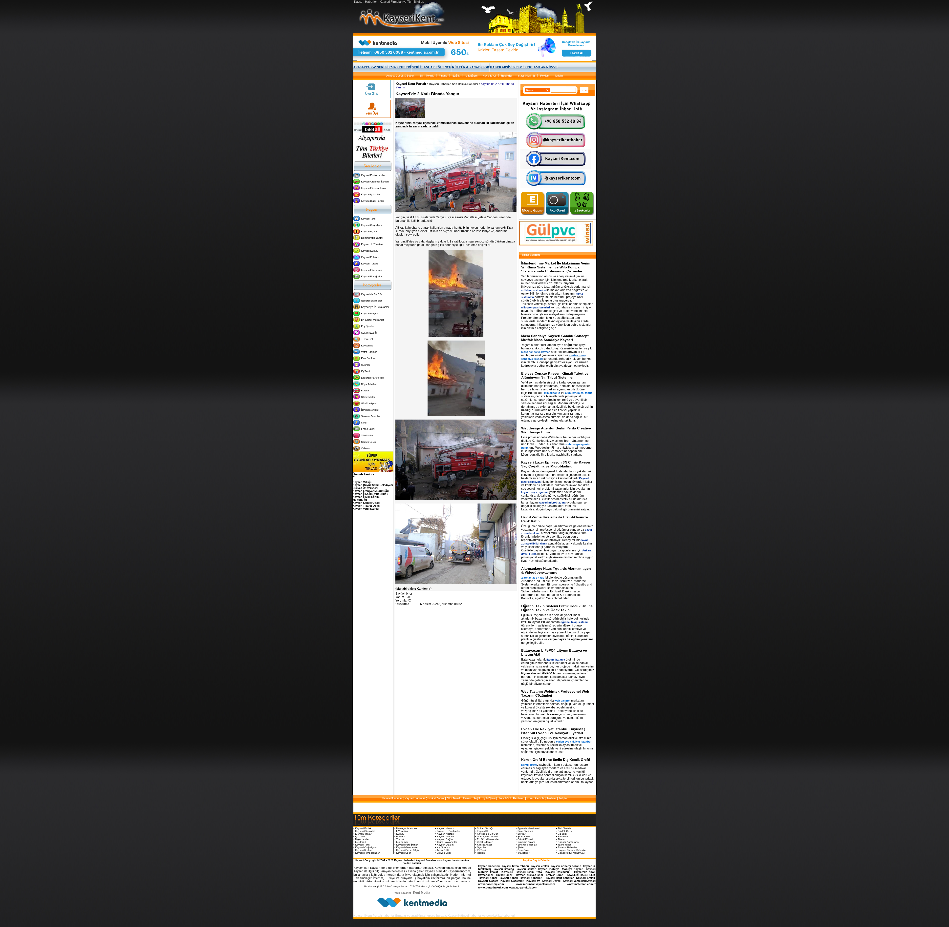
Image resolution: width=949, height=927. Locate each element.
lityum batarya (555, 659)
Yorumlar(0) (403, 600)
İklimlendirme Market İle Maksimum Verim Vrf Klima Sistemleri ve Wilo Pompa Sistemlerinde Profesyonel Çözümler (555, 267)
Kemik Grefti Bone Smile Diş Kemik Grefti (555, 760)
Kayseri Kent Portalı (411, 84)
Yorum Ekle (403, 597)
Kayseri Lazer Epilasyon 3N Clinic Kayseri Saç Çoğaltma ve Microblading (556, 464)
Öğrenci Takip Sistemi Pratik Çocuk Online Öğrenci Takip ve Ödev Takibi (557, 608)
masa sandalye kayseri (535, 351)
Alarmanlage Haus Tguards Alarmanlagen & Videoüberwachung (556, 570)
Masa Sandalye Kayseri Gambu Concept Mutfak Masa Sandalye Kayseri (555, 338)
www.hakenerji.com (491, 884)
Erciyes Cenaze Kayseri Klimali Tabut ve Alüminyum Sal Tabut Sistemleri (554, 375)
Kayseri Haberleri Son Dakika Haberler (453, 83)
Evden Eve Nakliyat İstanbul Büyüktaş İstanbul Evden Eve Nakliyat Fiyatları (553, 731)
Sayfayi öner (403, 593)
